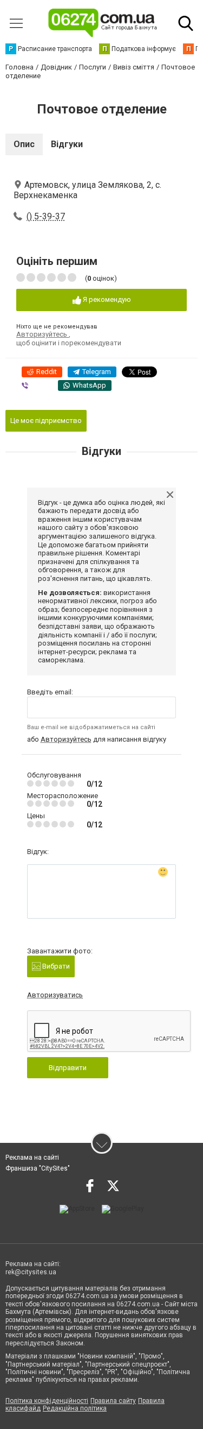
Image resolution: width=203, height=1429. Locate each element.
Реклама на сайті (32, 1157)
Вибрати (55, 966)
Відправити (68, 1068)
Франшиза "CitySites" (37, 1168)
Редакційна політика (75, 1408)
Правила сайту (113, 1401)
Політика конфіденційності (46, 1401)
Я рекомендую (106, 299)
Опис (24, 144)
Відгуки (67, 144)
